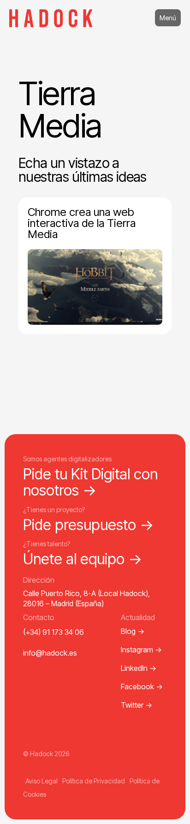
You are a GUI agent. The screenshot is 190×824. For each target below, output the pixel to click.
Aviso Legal (41, 781)
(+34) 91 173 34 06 (53, 632)
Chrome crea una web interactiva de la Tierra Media (82, 223)
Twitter (136, 705)
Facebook (142, 686)
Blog (132, 631)
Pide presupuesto (88, 525)
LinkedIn (138, 668)
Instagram (141, 649)
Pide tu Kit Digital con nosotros (90, 482)
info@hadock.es (50, 652)
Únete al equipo (82, 559)
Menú (168, 18)
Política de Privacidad (93, 781)
